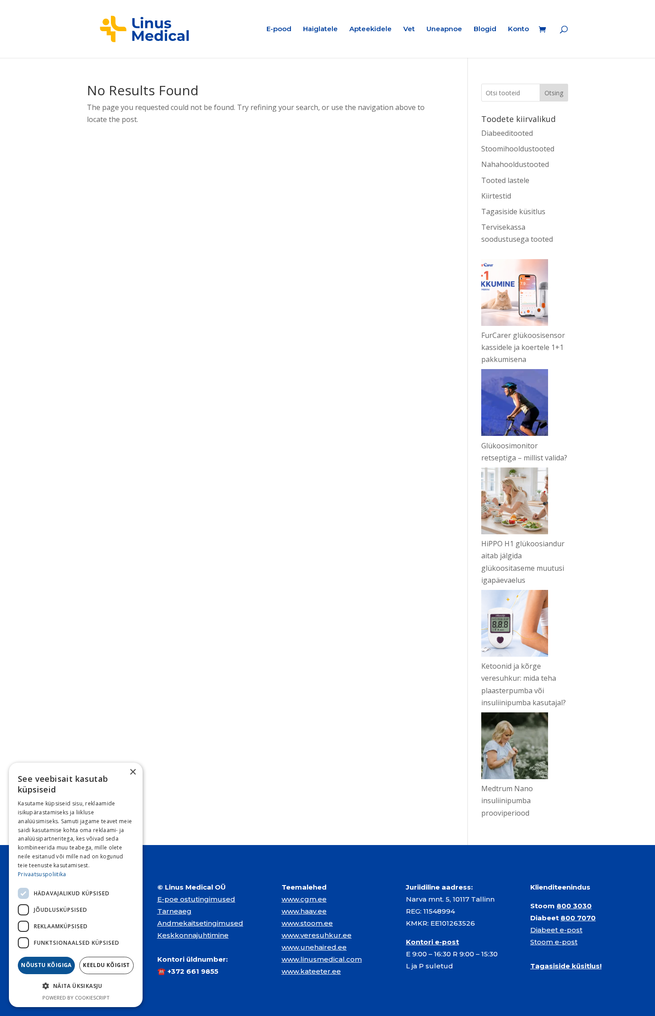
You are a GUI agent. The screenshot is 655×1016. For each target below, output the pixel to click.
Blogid (485, 29)
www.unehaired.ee (314, 947)
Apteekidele (370, 29)
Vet (409, 29)
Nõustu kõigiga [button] (46, 965)
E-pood (278, 29)
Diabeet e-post (556, 930)
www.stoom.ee (307, 923)
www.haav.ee (304, 911)
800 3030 (574, 906)
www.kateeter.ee (311, 971)
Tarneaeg (174, 911)
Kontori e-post (432, 942)
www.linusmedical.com (322, 959)
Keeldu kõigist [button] (106, 965)
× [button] (132, 772)
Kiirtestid (496, 196)
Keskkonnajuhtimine (193, 935)
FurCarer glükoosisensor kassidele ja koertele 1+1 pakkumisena (523, 347)
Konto (518, 29)
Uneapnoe (444, 29)
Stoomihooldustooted (517, 149)
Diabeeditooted (507, 133)
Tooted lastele (505, 180)
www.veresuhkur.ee (317, 935)
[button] (76, 986)
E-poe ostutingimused (196, 899)
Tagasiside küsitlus (513, 211)
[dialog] (76, 885)
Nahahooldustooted (515, 164)
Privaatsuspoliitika (42, 874)
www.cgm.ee (304, 899)
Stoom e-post (553, 942)
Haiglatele (320, 29)
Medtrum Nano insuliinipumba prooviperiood (507, 800)
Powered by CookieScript (76, 997)
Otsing (553, 93)
